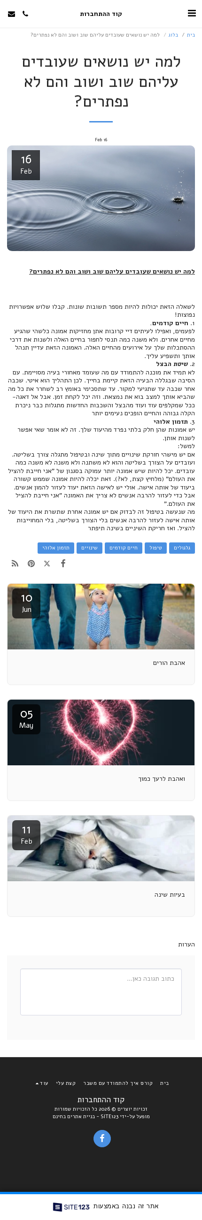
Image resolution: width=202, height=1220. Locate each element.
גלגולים (182, 547)
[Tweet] (47, 563)
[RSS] (15, 563)
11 (26, 833)
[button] (192, 13)
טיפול (155, 547)
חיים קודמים (123, 547)
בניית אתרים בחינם (74, 1116)
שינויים (89, 547)
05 (26, 717)
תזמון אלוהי (56, 547)
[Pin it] (31, 563)
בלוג (173, 34)
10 (26, 601)
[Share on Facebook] (63, 563)
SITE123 (109, 1116)
